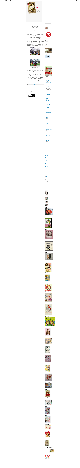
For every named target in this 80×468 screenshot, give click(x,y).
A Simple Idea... (47, 133)
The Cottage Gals (46, 160)
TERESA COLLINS (47, 140)
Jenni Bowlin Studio (47, 164)
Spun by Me (47, 117)
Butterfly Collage (47, 144)
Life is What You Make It (47, 157)
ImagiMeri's (47, 110)
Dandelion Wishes (47, 163)
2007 (46, 188)
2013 (46, 174)
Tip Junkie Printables (47, 80)
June (46, 179)
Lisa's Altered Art (46, 165)
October (46, 176)
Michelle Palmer (47, 84)
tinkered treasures (47, 92)
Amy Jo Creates (47, 115)
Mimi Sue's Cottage (47, 138)
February (47, 182)
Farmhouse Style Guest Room (48, 135)
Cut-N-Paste (46, 155)
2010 (46, 186)
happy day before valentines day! (48, 112)
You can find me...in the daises (48, 146)
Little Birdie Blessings (48, 94)
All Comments (47, 45)
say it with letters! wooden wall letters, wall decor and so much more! (48, 104)
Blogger (42, 463)
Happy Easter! (47, 121)
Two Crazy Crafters (47, 131)
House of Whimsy (47, 119)
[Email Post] (35, 84)
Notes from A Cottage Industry (48, 82)
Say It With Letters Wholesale (48, 105)
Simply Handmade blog (47, 168)
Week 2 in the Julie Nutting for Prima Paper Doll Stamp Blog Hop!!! (50, 201)
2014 (46, 173)
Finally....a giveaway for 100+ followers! (50, 197)
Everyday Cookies (47, 98)
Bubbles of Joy (47, 142)
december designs (47, 123)
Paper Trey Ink (46, 166)
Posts (46, 44)
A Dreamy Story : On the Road (48, 125)
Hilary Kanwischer (47, 126)
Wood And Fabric (47, 100)
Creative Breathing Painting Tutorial (48, 148)
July (46, 178)
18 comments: (34, 84)
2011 (46, 185)
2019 (46, 171)
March (46, 181)
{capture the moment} (48, 88)
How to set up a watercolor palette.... (48, 107)
